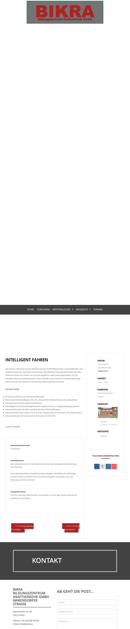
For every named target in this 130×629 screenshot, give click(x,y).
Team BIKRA (43, 309)
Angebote (82, 309)
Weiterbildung (62, 309)
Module (104, 436)
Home (30, 309)
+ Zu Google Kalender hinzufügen (22, 528)
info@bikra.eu (26, 624)
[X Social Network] (102, 466)
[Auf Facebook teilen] (96, 466)
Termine (98, 309)
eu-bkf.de (16, 426)
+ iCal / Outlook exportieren (71, 528)
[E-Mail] (113, 466)
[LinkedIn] (108, 466)
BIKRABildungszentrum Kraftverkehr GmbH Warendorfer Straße (31, 597)
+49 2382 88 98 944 (30, 620)
